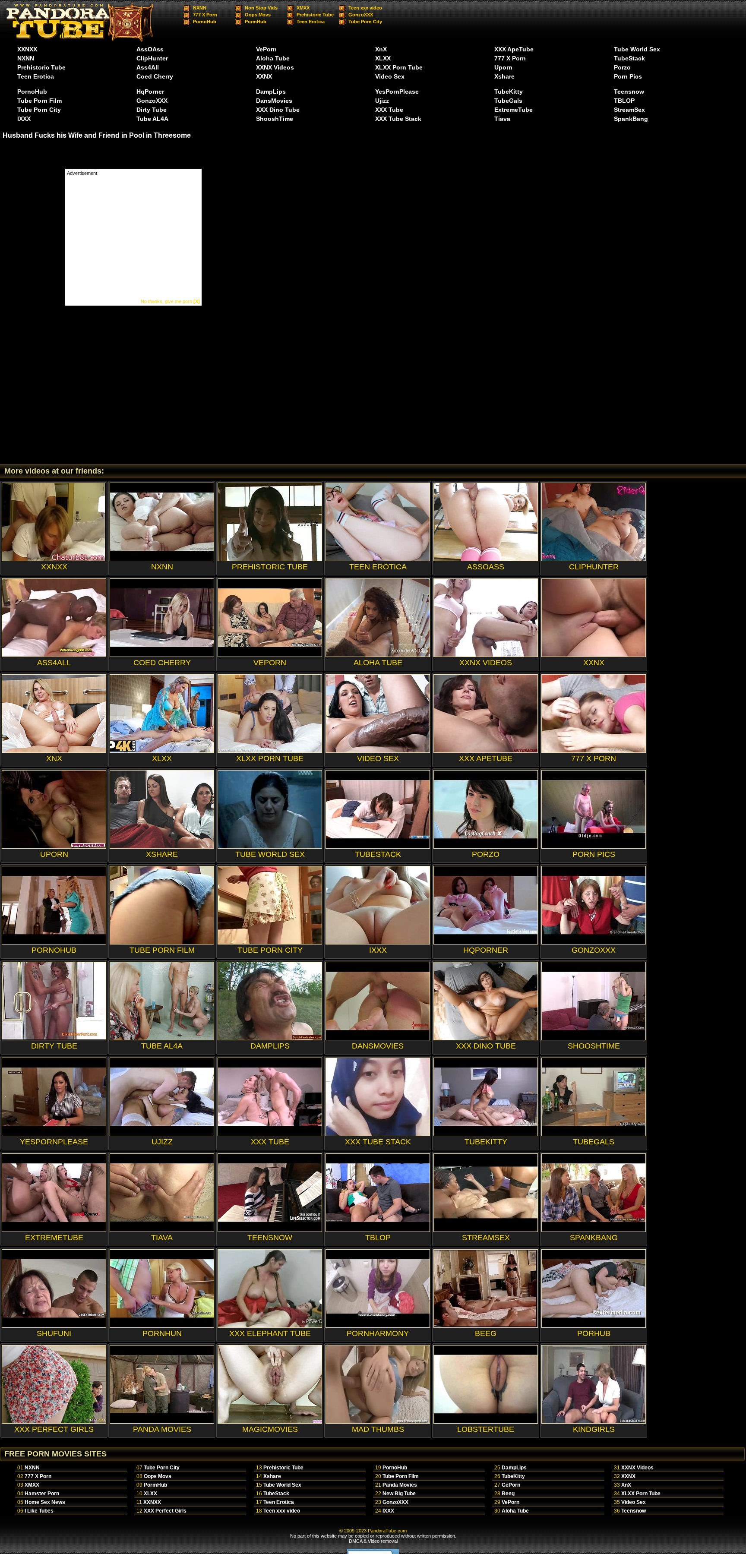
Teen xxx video (365, 7)
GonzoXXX (360, 14)
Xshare (504, 76)
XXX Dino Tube (278, 109)
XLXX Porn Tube (399, 67)
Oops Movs (258, 14)
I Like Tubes (39, 1511)
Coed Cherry (154, 76)
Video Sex (390, 76)
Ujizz (382, 100)
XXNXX (27, 49)
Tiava (502, 118)
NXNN (199, 7)
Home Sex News (45, 1502)
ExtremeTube (513, 109)
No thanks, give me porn (170, 301)
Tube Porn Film (39, 100)
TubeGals (508, 100)
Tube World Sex (637, 49)
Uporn (503, 67)
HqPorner (150, 91)
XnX (381, 49)
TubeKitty (508, 91)
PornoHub (204, 21)
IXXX (24, 118)
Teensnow (629, 91)
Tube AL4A (152, 118)
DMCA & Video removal (373, 1541)
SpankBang (631, 118)
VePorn (266, 49)
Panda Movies (399, 1485)
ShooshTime (274, 118)
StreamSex (629, 109)
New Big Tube (399, 1494)
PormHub (255, 21)
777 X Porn (205, 14)
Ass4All (147, 67)
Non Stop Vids (261, 7)
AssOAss (150, 49)
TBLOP (624, 100)
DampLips (271, 91)
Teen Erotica (311, 21)
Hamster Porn (42, 1494)
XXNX (264, 76)
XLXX (383, 58)
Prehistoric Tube (315, 14)
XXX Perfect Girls (165, 1511)
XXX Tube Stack (398, 118)
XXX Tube (389, 109)
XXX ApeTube (514, 49)
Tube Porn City (365, 21)
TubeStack (629, 58)
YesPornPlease (397, 91)
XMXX (303, 7)
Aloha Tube (273, 58)
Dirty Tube (151, 109)
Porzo (622, 67)
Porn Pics (628, 76)
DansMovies (274, 100)
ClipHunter (152, 58)
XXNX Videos (275, 67)
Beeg (508, 1494)
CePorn (511, 1485)
